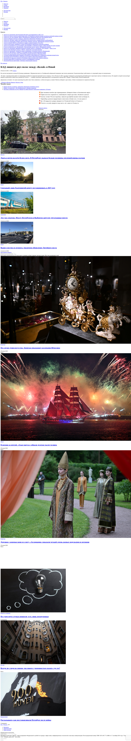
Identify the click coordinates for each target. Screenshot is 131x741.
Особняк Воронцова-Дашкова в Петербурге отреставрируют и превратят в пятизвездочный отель (31, 55)
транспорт (3, 214)
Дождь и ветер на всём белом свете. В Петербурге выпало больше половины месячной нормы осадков (33, 36)
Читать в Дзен (19, 82)
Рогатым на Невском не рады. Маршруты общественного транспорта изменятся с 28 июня (27, 89)
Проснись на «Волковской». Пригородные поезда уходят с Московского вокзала (27, 47)
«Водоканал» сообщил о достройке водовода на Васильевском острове (25, 52)
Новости (6, 3)
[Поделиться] (2, 738)
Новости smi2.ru (43, 108)
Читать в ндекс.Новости (8, 82)
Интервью (6, 6)
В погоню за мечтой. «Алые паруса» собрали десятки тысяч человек (29, 445)
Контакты (6, 727)
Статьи (5, 5)
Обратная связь (8, 728)
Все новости (4, 63)
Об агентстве (7, 10)
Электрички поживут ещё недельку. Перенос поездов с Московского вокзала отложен (29, 41)
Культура (3, 344)
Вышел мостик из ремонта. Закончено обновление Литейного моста (24, 38)
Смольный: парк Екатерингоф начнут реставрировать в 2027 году (24, 34)
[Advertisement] (46, 558)
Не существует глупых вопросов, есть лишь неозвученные (25, 617)
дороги (14, 70)
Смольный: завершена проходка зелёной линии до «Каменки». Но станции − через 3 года (30, 48)
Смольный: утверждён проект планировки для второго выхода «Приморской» (27, 51)
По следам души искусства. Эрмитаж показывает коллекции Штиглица (30, 348)
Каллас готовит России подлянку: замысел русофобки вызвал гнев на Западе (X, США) (64, 97)
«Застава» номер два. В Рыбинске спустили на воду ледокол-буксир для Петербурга (28, 40)
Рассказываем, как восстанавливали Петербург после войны (26, 720)
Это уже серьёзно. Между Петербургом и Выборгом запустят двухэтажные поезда (28, 37)
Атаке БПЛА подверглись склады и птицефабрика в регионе (22, 59)
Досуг (2, 441)
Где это (2, 665)
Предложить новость (6, 252)
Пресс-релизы (7, 730)
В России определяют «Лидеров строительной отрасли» (20, 60)
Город (2, 184)
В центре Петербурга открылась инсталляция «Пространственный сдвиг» (25, 56)
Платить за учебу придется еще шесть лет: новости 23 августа (60, 103)
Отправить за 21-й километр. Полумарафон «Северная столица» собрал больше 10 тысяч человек (32, 45)
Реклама (6, 12)
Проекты (6, 8)
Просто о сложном (5, 613)
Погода (2, 154)
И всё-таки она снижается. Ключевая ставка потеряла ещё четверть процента (26, 58)
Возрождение (4, 716)
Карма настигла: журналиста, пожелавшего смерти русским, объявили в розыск (65, 94)
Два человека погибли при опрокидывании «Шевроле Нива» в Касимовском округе (65, 92)
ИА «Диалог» (4, 1)
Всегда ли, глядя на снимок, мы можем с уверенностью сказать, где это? (30, 668)
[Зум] (5, 738)
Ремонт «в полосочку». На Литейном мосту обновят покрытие (20, 88)
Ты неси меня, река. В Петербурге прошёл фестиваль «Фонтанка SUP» (25, 53)
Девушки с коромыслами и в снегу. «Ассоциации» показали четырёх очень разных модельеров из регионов (45, 542)
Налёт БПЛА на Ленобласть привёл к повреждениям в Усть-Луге (23, 43)
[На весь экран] (4, 738)
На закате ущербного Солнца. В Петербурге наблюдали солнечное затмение (26, 44)
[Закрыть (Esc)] (1, 738)
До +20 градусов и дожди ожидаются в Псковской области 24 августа (61, 101)
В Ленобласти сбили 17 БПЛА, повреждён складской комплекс (23, 49)
